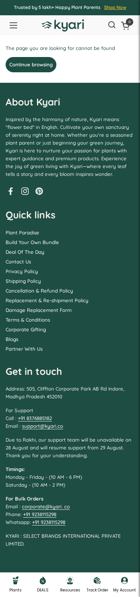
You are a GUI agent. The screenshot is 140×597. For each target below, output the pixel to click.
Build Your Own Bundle (32, 242)
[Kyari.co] (63, 25)
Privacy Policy (22, 271)
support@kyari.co (42, 426)
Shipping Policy (23, 281)
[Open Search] (112, 25)
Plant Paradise (22, 233)
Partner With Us (24, 349)
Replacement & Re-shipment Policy (47, 300)
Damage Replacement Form (39, 310)
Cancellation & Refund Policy (39, 291)
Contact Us (18, 262)
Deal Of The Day (25, 252)
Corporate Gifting (26, 329)
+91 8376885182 (35, 418)
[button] (126, 25)
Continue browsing (31, 64)
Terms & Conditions (28, 320)
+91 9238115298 (39, 514)
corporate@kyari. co (46, 506)
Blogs (12, 339)
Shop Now (115, 7)
